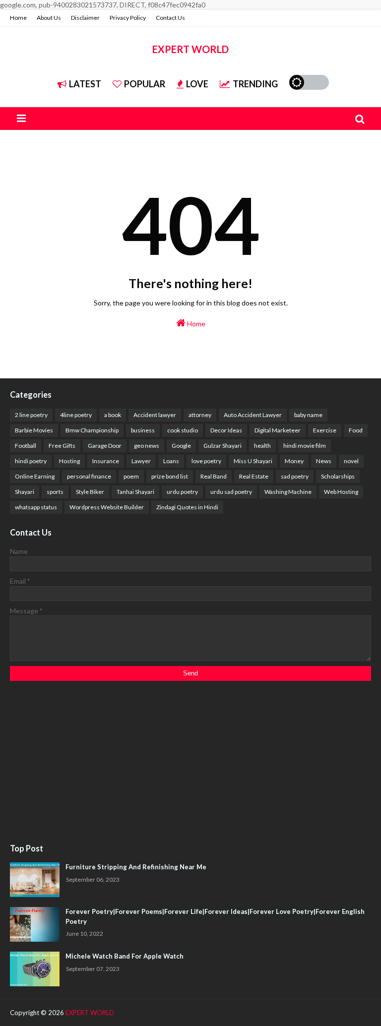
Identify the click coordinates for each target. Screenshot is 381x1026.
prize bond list (169, 476)
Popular (144, 83)
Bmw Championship (92, 430)
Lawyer (141, 461)
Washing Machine (288, 491)
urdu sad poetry (231, 491)
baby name (308, 415)
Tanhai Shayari (135, 491)
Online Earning (35, 476)
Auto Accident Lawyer (253, 415)
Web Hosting (341, 491)
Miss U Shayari (253, 461)
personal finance (89, 476)
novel (351, 461)
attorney (200, 415)
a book (112, 415)
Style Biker (90, 491)
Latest (85, 83)
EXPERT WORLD (190, 49)
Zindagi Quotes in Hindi (187, 507)
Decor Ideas (226, 430)
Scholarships (338, 476)
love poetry (206, 461)
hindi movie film (304, 445)
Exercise (324, 430)
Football (25, 445)
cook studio (182, 430)
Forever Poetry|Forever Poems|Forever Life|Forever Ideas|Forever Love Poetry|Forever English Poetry (215, 916)
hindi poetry (31, 461)
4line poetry (76, 415)
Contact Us (170, 17)
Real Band (213, 476)
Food (356, 430)
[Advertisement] (190, 762)
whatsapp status (36, 507)
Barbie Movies (34, 430)
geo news (146, 445)
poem (131, 476)
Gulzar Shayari (222, 445)
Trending (255, 83)
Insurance (105, 461)
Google (181, 445)
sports (55, 491)
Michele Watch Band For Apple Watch (124, 956)
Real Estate (253, 476)
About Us (49, 17)
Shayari (24, 491)
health (262, 445)
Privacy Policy (128, 17)
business (143, 430)
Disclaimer (85, 17)
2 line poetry (31, 415)
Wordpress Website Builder (106, 507)
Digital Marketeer (277, 430)
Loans (171, 461)
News (323, 461)
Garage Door (105, 445)
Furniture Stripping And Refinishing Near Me (135, 867)
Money (294, 461)
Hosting (69, 461)
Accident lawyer (154, 415)
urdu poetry (182, 491)
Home (18, 17)
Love (197, 83)
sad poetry (295, 476)
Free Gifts (62, 445)
